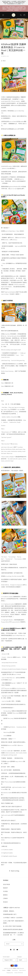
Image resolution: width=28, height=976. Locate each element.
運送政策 (5, 902)
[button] (3, 15)
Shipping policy (10, 972)
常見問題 (5, 891)
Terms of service (22, 970)
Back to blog (15, 871)
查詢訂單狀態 (6, 884)
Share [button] (4, 60)
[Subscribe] (21, 944)
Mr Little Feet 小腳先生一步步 (13, 968)
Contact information (18, 972)
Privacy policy (15, 970)
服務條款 (5, 895)
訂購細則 (5, 898)
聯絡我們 (5, 888)
